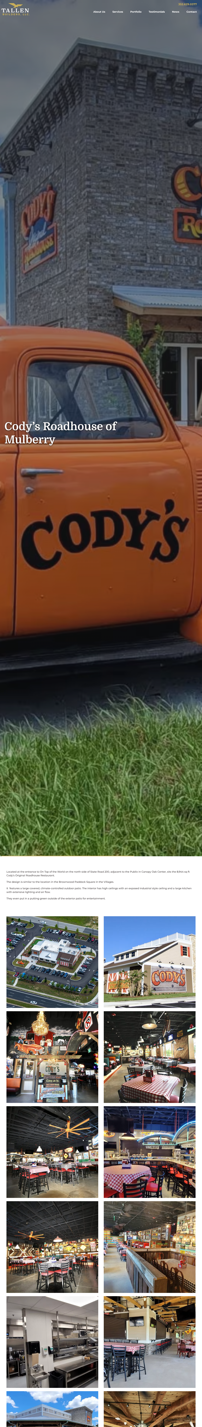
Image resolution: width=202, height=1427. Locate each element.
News (175, 11)
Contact (191, 11)
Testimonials (157, 11)
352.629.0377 (187, 4)
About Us (99, 11)
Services (117, 11)
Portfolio (136, 11)
